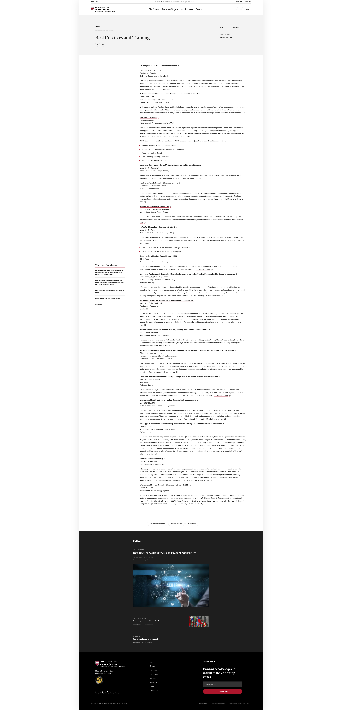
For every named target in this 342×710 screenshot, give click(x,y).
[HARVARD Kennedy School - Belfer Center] (103, 9)
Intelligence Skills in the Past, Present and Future (164, 553)
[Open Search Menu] (238, 9)
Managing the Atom (226, 37)
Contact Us (154, 690)
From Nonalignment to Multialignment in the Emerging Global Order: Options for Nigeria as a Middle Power (109, 272)
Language (94, 1)
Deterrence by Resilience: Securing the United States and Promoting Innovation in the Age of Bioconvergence (109, 282)
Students (153, 678)
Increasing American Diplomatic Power (147, 621)
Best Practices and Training (157, 523)
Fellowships (154, 674)
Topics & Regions (172, 9)
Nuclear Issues (192, 523)
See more (98, 304)
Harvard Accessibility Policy (218, 703)
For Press (153, 670)
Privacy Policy (203, 703)
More (247, 9)
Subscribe (248, 1)
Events (152, 666)
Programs (239, 1)
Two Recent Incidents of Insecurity (146, 639)
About (152, 662)
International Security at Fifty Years (107, 298)
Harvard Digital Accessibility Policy (238, 703)
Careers (152, 686)
